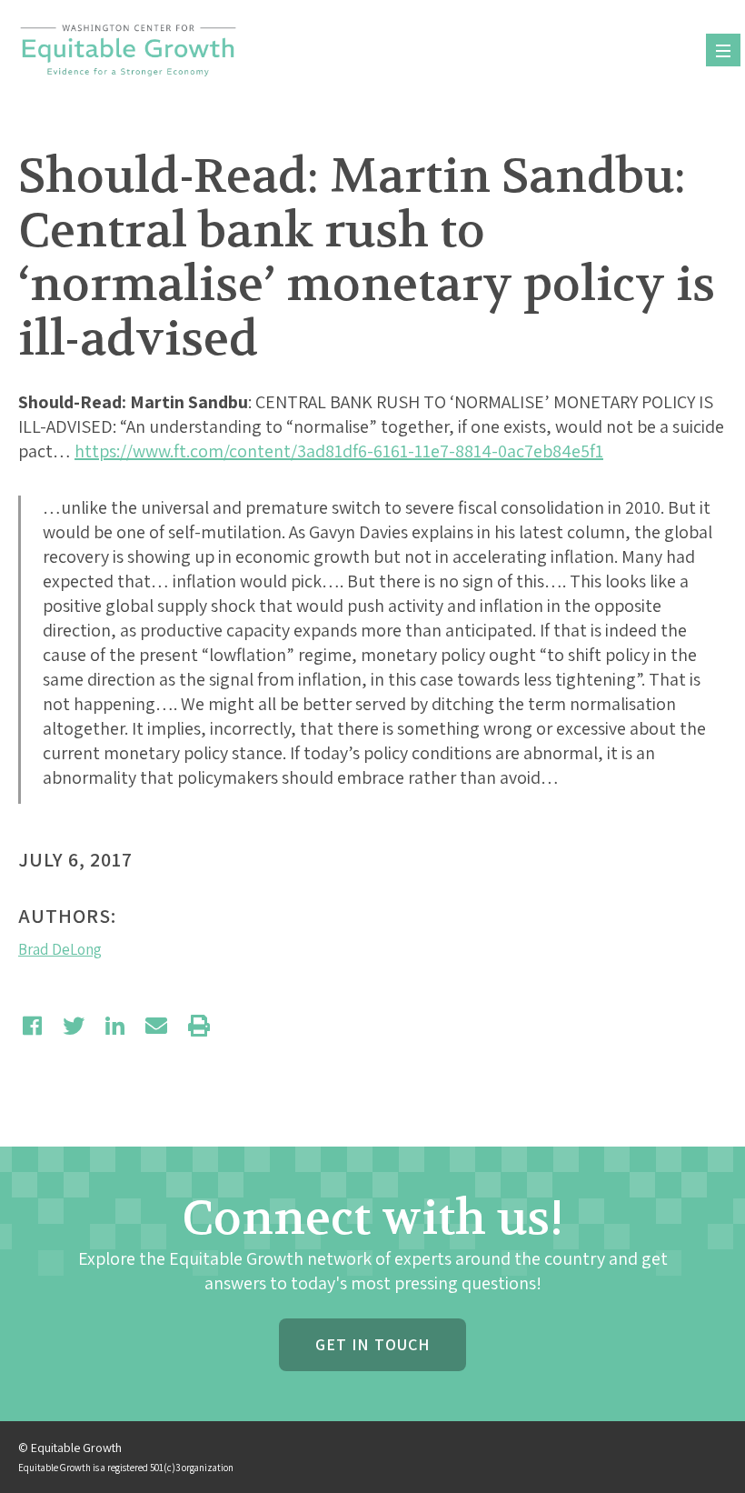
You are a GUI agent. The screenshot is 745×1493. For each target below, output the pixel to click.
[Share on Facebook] (32, 1025)
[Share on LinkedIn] (114, 1025)
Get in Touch (372, 1344)
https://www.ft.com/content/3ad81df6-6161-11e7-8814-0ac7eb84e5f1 (338, 451)
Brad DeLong (60, 949)
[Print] (199, 1025)
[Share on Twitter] (73, 1025)
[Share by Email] (156, 1025)
